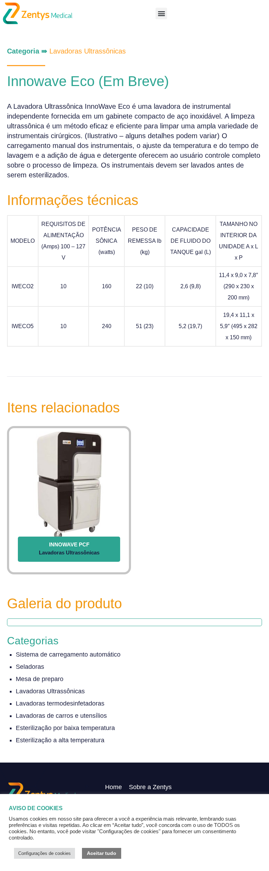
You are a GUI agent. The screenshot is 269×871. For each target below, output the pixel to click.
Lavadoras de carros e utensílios (61, 715)
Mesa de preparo (39, 678)
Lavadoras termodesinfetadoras (60, 703)
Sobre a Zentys (150, 787)
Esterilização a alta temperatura (60, 740)
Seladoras (30, 666)
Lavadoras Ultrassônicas (87, 51)
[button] (161, 13)
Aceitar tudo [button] (101, 853)
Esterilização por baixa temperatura (65, 727)
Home (113, 787)
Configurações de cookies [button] (44, 853)
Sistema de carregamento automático (68, 654)
